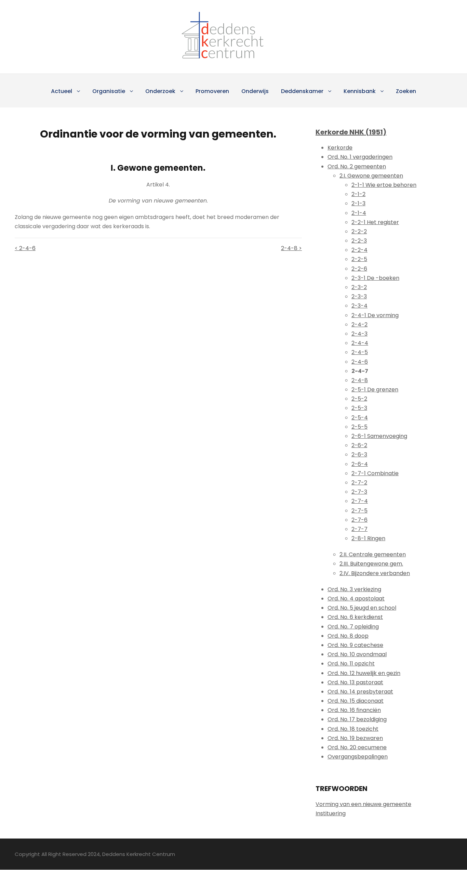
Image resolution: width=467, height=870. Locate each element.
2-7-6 (359, 520)
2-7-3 (359, 492)
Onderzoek (160, 91)
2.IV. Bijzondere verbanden (374, 573)
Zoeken (406, 91)
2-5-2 (359, 399)
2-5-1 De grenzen (374, 389)
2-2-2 (359, 231)
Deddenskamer (302, 91)
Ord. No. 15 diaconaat (356, 701)
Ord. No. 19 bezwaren (355, 738)
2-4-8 (359, 380)
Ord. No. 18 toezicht (353, 729)
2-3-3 (359, 296)
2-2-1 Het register (375, 222)
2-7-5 (359, 511)
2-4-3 (359, 334)
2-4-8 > (291, 248)
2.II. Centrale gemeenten (372, 554)
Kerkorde (340, 148)
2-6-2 (359, 445)
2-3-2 (359, 287)
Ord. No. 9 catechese (355, 645)
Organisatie (108, 91)
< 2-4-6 (25, 248)
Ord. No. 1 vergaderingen (360, 157)
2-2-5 (359, 259)
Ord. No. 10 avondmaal (357, 654)
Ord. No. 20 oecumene (357, 747)
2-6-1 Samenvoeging (379, 436)
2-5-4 (359, 417)
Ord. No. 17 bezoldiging (357, 719)
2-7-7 (359, 529)
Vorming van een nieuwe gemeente (363, 804)
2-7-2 (359, 482)
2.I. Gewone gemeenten (371, 176)
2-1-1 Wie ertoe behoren (383, 185)
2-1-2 (358, 194)
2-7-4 (359, 501)
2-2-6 (359, 269)
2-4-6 (359, 362)
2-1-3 (358, 203)
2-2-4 (359, 250)
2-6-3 (359, 454)
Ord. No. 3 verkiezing (354, 589)
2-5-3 (359, 408)
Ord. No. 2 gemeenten (357, 166)
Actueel (61, 91)
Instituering (331, 813)
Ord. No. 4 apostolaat (356, 598)
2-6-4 (359, 464)
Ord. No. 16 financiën (354, 710)
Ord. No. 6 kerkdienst (355, 617)
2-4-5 (359, 352)
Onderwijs (255, 91)
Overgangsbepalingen (358, 757)
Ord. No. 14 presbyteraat (360, 692)
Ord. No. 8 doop (348, 636)
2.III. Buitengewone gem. (371, 564)
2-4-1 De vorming (375, 315)
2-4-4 (359, 343)
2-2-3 (359, 241)
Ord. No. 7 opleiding (353, 627)
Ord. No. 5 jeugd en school (362, 608)
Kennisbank (360, 91)
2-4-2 (359, 324)
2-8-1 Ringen (368, 538)
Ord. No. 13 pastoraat (355, 682)
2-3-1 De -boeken (375, 278)
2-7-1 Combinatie (375, 473)
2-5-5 (359, 427)
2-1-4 (358, 213)
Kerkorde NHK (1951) (351, 132)
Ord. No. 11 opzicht (351, 663)
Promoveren (212, 91)
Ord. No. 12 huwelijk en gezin (364, 673)
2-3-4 (359, 306)
